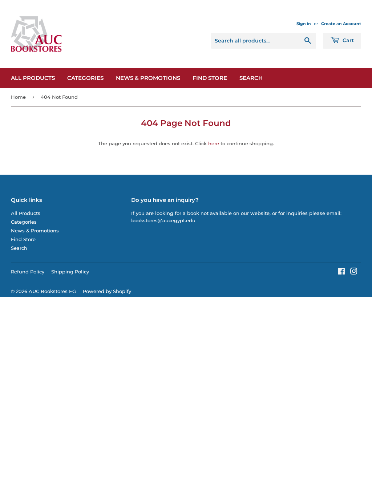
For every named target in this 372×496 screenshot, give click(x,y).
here (213, 143)
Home (18, 97)
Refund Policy (27, 272)
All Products (33, 77)
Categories (85, 77)
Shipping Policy (70, 272)
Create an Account (341, 23)
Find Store (210, 77)
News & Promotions (148, 77)
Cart (347, 40)
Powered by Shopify (107, 291)
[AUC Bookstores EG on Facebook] (341, 272)
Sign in (303, 23)
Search (251, 77)
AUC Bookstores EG (52, 291)
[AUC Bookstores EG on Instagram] (353, 272)
